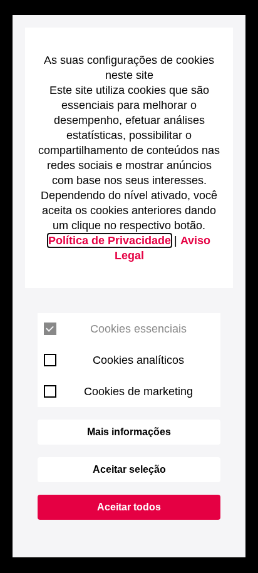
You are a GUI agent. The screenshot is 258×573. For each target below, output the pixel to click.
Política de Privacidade (109, 240)
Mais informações (129, 431)
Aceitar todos (129, 507)
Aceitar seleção (129, 469)
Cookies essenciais (138, 329)
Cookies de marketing (138, 391)
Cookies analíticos (138, 360)
